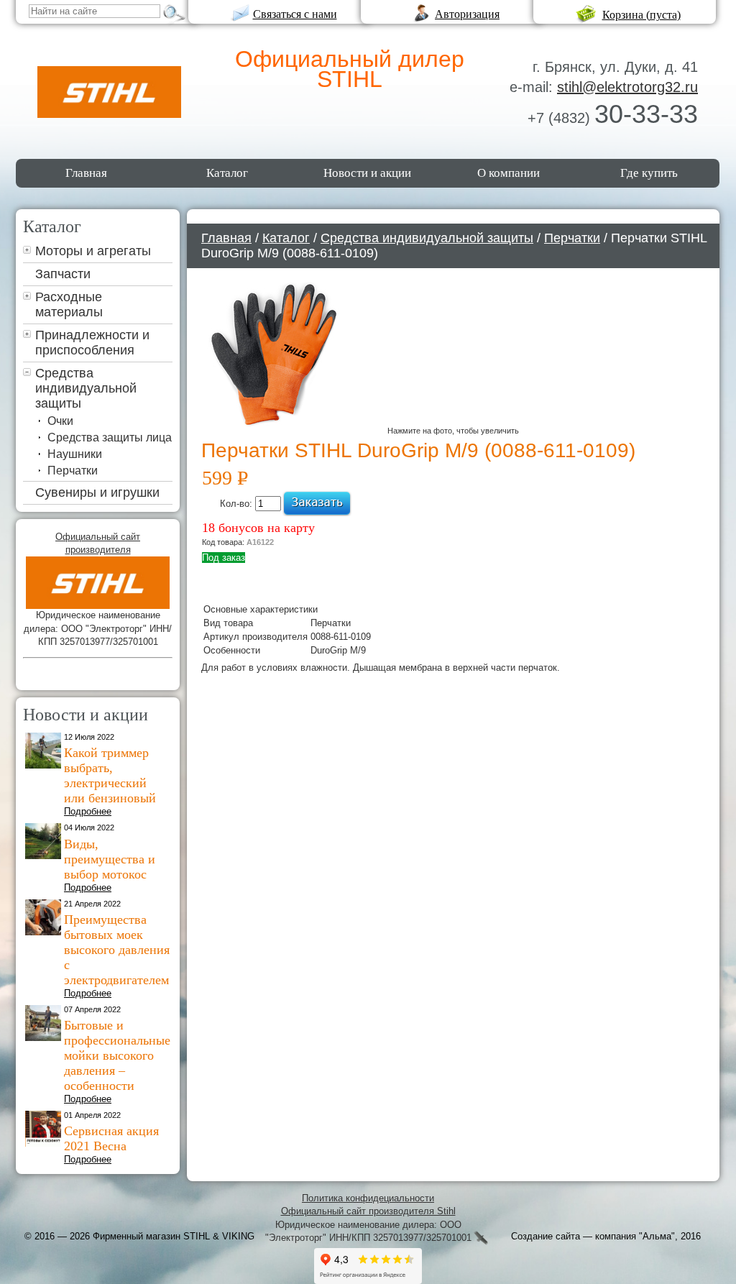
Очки (60, 421)
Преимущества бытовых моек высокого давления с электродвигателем (117, 949)
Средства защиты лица (109, 437)
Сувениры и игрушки (97, 492)
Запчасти (63, 274)
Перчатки (72, 470)
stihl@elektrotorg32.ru (627, 87)
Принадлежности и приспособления (92, 342)
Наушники (74, 454)
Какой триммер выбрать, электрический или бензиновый (110, 775)
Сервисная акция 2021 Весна (111, 1138)
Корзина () (641, 15)
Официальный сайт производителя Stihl (368, 1211)
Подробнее (87, 811)
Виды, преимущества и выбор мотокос (109, 859)
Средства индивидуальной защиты (86, 388)
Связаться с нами (295, 14)
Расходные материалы (69, 304)
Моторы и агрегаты (93, 251)
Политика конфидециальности (368, 1198)
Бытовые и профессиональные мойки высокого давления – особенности (117, 1055)
